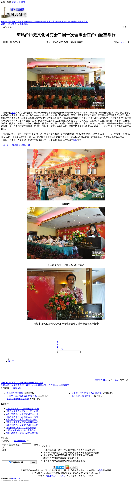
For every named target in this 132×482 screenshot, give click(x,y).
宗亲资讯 (34, 21)
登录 (14, 2)
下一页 (60, 349)
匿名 (36, 445)
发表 (33, 462)
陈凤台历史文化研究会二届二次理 (22, 411)
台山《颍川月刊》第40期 (18, 399)
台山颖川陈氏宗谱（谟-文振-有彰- (86, 393)
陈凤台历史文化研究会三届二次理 (22, 409)
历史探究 (50, 21)
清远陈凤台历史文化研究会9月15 (21, 419)
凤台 (13, 112)
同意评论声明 (17, 462)
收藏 (96, 380)
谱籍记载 (42, 21)
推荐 (100, 380)
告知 (101, 470)
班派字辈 (83, 21)
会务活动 (24, 24)
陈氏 (75, 140)
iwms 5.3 (15, 478)
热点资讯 (17, 21)
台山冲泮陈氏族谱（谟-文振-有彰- (22, 396)
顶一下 (11, 361)
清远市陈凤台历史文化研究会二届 (22, 425)
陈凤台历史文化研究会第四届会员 (22, 422)
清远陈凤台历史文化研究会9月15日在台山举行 (22, 383)
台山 (20, 388)
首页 (3, 21)
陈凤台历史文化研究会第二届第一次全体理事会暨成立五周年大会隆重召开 (35, 385)
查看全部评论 (20, 441)
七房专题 (26, 21)
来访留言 (75, 21)
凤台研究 (67, 21)
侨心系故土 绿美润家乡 (82, 396)
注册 (18, 2)
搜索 (23, 2)
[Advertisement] (79, 12)
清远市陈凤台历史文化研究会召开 (22, 414)
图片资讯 (9, 21)
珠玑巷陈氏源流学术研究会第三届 (22, 433)
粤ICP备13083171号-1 (55, 476)
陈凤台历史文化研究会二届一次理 (22, 417)
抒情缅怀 (59, 21)
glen (116, 380)
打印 (105, 380)
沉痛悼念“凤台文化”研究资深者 (21, 428)
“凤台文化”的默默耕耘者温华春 (21, 430)
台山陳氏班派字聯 (15, 393)
